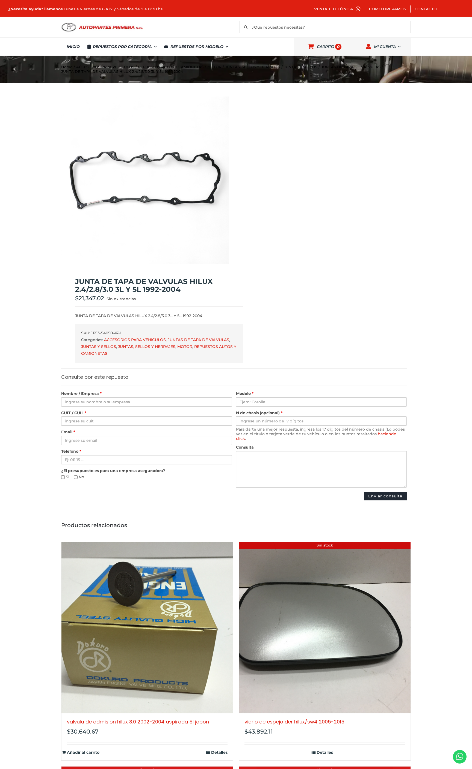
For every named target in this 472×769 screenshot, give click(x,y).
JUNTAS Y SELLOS (98, 346)
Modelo (244, 393)
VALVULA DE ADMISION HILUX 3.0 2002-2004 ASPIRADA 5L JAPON (138, 721)
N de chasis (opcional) (259, 413)
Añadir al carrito (83, 752)
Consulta (245, 447)
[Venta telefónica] (460, 757)
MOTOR (184, 346)
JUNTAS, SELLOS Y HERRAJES (146, 346)
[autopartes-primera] (102, 23)
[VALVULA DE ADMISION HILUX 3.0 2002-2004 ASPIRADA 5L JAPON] (147, 627)
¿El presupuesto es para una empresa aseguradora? (113, 470)
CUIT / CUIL (73, 413)
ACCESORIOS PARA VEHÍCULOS (135, 339)
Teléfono (71, 451)
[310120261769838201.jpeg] (145, 180)
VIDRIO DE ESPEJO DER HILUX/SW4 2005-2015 (294, 721)
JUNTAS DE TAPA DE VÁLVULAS (198, 339)
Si (67, 477)
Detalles (219, 752)
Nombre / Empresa (81, 393)
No (81, 477)
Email (68, 432)
